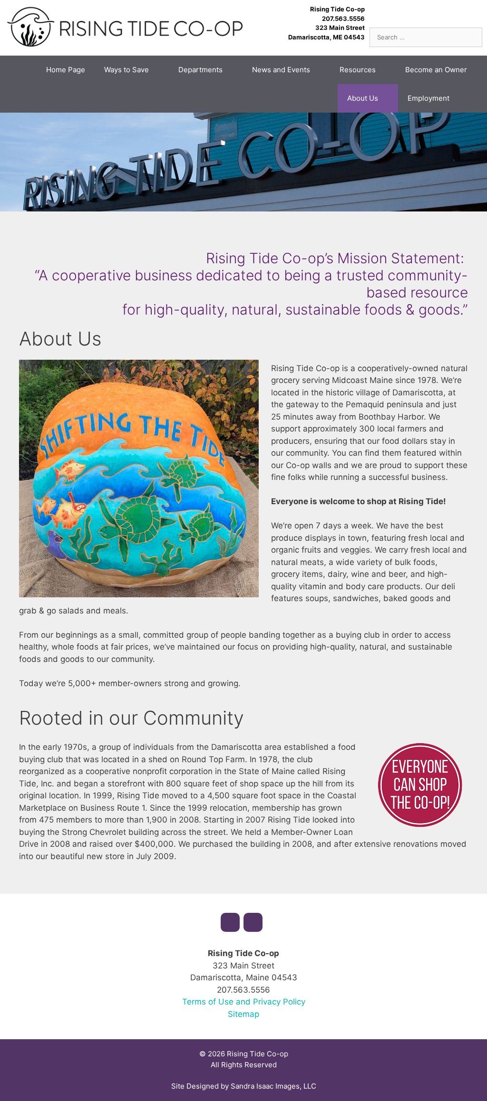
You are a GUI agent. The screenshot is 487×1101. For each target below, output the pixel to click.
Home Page (65, 69)
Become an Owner (436, 69)
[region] (243, 162)
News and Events (281, 69)
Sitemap (243, 1014)
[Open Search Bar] (473, 98)
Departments (200, 69)
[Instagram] (253, 922)
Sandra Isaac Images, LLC (273, 1086)
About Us (362, 98)
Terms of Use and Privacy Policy (243, 1001)
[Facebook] (230, 922)
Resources (358, 69)
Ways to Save (126, 69)
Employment (428, 98)
